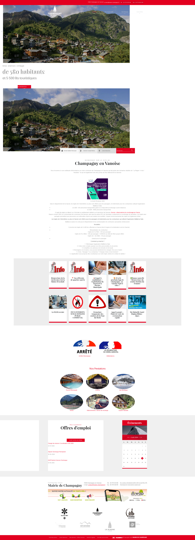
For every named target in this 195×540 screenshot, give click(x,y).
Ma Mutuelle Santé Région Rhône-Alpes (137, 314)
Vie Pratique (124, 12)
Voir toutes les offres (75, 440)
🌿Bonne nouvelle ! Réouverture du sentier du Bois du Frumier (137, 281)
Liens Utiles (140, 12)
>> (141, 437)
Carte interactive (106, 150)
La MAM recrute (58, 312)
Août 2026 (134, 437)
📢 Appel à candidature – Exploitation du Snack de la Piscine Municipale (97, 282)
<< (128, 437)
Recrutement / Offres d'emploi (77, 537)
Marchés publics (53, 537)
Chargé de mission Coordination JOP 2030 (61, 443)
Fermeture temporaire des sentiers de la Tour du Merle (97, 315)
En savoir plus (22, 86)
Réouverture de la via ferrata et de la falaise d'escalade (58, 280)
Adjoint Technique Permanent (57, 452)
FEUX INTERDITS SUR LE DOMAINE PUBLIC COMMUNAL (78, 315)
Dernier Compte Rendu (89, 150)
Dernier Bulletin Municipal (70, 150)
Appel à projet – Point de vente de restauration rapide (117, 315)
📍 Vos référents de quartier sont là (78, 279)
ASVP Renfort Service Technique (57, 460)
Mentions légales (91, 537)
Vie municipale (109, 12)
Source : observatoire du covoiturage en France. (125, 212)
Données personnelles (102, 537)
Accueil (94, 12)
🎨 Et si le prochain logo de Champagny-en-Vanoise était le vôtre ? (117, 281)
